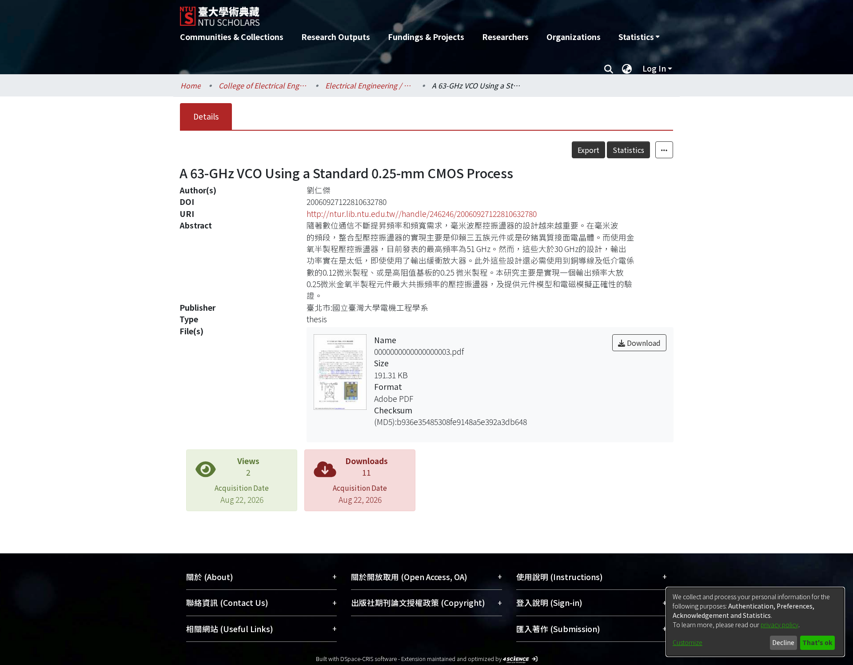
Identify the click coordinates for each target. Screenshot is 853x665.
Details (206, 116)
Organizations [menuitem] (573, 36)
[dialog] (755, 622)
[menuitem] (638, 37)
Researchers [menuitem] (505, 36)
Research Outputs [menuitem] (335, 36)
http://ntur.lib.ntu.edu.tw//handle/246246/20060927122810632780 (422, 213)
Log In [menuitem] (654, 68)
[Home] (379, 13)
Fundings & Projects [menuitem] (426, 36)
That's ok (817, 642)
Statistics (628, 149)
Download (643, 342)
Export (588, 149)
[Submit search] (608, 68)
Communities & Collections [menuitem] (231, 36)
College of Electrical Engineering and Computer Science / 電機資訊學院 (263, 85)
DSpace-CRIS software (368, 658)
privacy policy (779, 624)
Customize (687, 642)
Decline (783, 642)
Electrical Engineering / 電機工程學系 (369, 85)
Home (190, 85)
